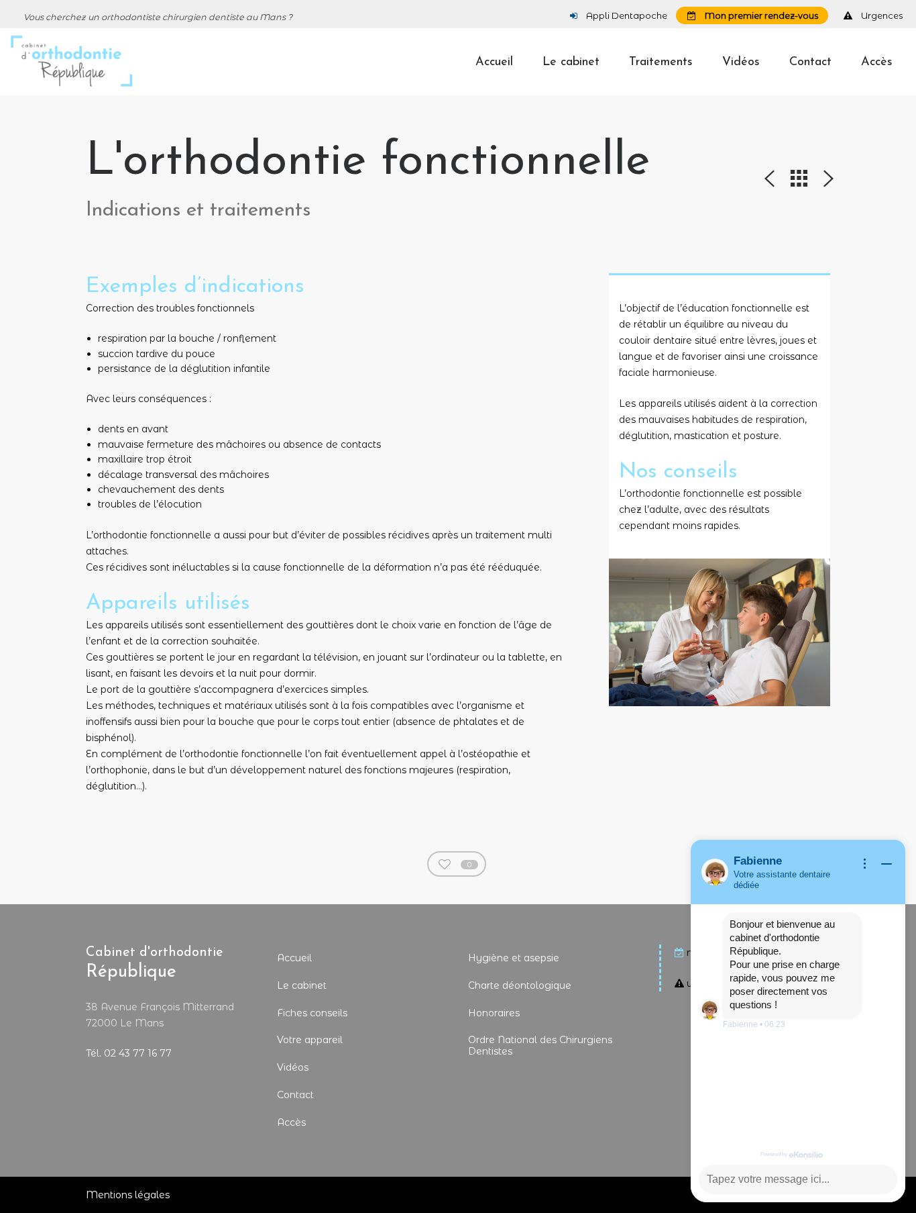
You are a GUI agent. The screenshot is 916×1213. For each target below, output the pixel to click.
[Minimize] (886, 864)
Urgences (881, 15)
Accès (291, 1122)
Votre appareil (310, 1040)
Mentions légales (128, 1195)
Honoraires (494, 1013)
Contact (295, 1095)
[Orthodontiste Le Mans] (71, 62)
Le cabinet (302, 985)
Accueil (294, 958)
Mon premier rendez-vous (760, 15)
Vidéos (292, 1067)
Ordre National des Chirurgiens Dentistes (540, 1045)
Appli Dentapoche (625, 15)
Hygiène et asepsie (513, 958)
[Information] (865, 864)
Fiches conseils (312, 1013)
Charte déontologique (519, 985)
